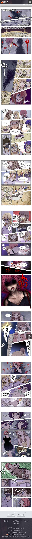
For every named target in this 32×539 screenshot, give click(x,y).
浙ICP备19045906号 (16, 530)
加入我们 (16, 523)
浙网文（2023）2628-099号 (16, 528)
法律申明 (25, 521)
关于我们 (6, 521)
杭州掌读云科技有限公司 (8, 2)
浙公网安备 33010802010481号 (17, 534)
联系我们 (16, 521)
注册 (30, 4)
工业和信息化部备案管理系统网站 (16, 532)
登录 (26, 4)
